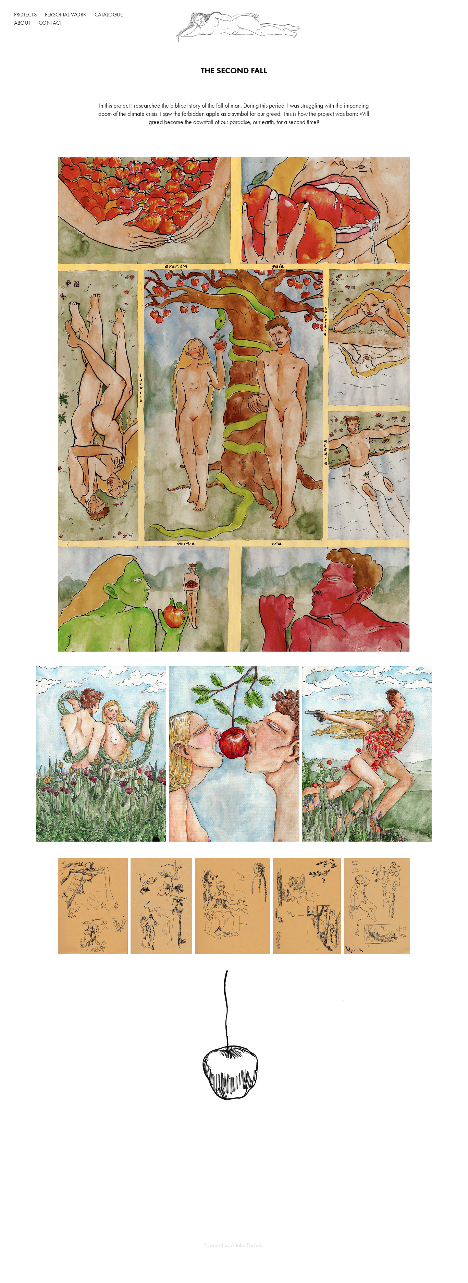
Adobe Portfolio (247, 1245)
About (22, 23)
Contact (50, 23)
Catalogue (109, 14)
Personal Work (65, 14)
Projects (25, 14)
